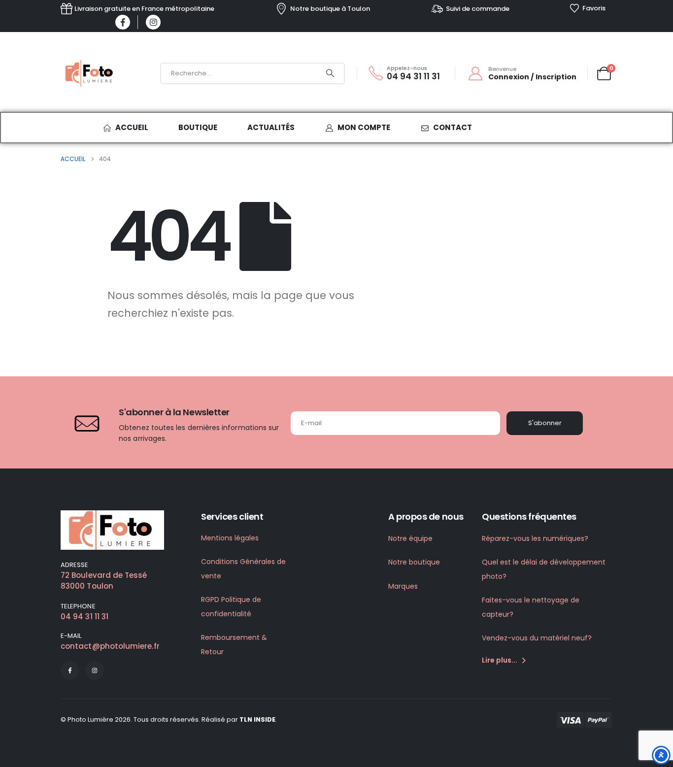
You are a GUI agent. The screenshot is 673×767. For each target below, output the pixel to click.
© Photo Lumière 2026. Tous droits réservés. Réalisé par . (169, 719)
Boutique (197, 127)
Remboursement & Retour (234, 645)
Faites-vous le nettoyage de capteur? (530, 607)
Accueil (131, 127)
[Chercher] (330, 73)
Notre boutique (414, 562)
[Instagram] (153, 22)
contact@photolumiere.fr (110, 646)
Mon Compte (363, 127)
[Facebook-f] (70, 670)
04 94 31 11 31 (84, 616)
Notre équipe (410, 538)
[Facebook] (122, 22)
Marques (403, 586)
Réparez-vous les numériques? (535, 538)
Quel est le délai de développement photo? (544, 569)
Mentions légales (230, 538)
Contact (452, 127)
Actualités (271, 127)
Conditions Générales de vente (243, 569)
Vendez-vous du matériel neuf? (537, 638)
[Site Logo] (90, 73)
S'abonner (545, 423)
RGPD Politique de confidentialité (231, 607)
